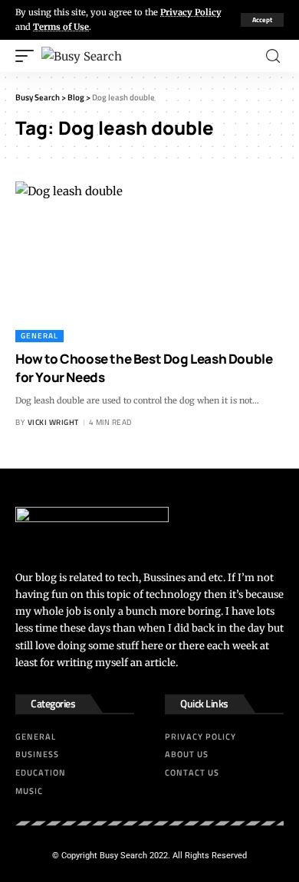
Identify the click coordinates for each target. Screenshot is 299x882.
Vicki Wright (53, 422)
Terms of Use (61, 26)
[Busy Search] (81, 56)
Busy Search (123, 856)
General (39, 335)
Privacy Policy (191, 12)
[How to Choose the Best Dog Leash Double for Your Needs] (149, 261)
